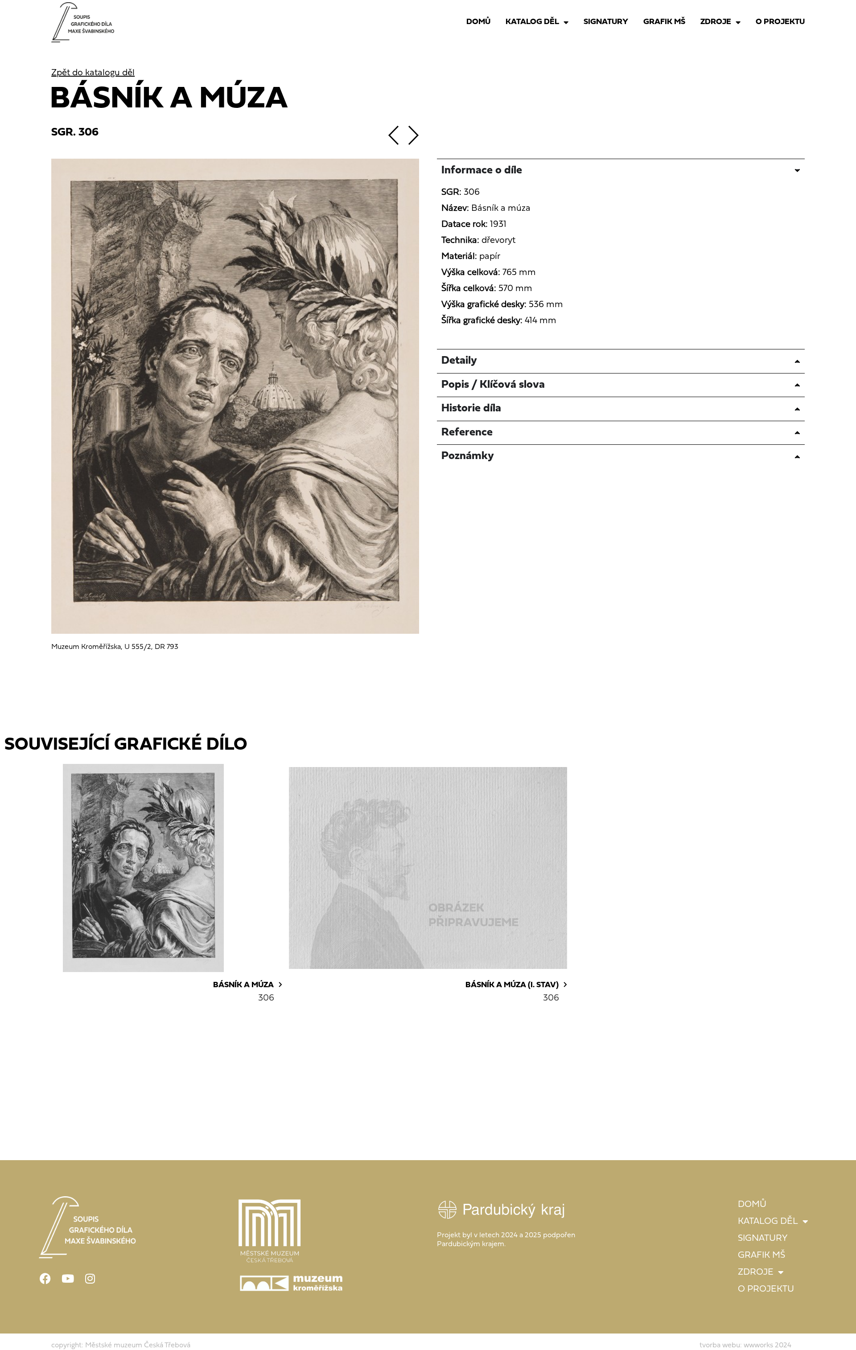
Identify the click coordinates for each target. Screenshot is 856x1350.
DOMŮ (478, 22)
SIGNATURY (606, 22)
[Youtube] (68, 1279)
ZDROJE (715, 22)
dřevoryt (498, 240)
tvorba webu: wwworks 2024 (745, 1345)
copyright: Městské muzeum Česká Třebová (120, 1345)
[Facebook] (45, 1279)
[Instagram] (90, 1279)
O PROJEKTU (780, 22)
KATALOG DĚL (532, 22)
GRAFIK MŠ (664, 22)
